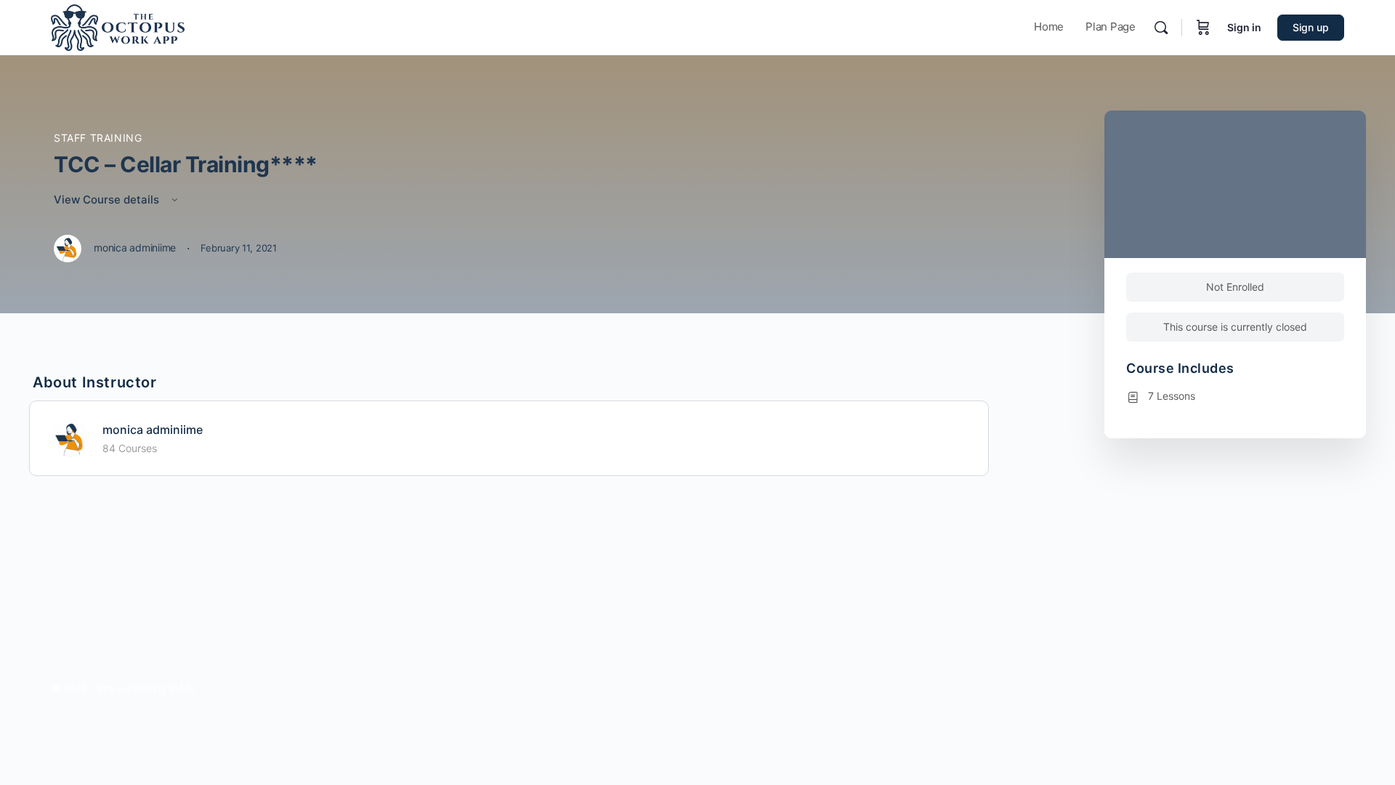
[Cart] (1203, 27)
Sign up (1311, 27)
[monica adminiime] (70, 437)
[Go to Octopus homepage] (118, 26)
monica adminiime (152, 429)
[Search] (1161, 27)
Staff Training (98, 138)
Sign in (1244, 27)
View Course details (108, 199)
